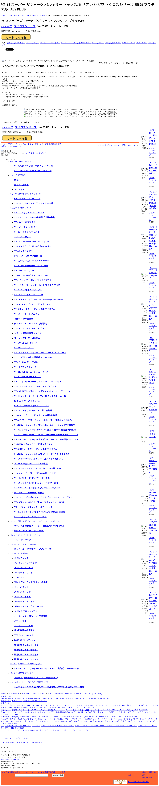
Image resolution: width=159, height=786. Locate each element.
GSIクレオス (38, 712)
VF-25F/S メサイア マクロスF (28, 290)
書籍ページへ (6, 703)
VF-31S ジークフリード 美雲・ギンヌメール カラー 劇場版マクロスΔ (46, 439)
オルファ (90, 707)
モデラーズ (109, 726)
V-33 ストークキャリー (24, 635)
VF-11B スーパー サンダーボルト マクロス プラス (37, 285)
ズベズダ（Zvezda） (12, 714)
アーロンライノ (21, 621)
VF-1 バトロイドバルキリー (27, 227)
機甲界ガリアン (24, 175)
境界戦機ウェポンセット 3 (26, 650)
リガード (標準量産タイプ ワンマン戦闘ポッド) (36, 678)
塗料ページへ (6, 701)
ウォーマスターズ (13, 707)
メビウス (78, 726)
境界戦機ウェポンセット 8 (26, 659)
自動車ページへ (34, 698)
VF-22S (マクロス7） (24, 348)
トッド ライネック (22, 540)
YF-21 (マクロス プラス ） (27, 232)
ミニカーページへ (92, 698)
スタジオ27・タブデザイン (136, 712)
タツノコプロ (141, 43)
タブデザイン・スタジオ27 (39, 717)
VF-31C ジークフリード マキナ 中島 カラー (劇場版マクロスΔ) (43, 420)
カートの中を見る (135, 782)
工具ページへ (17, 701)
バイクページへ (47, 698)
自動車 (17, 772)
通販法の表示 (37, 742)
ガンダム (40, 772)
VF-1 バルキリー (98, 43)
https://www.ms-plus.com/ (10, 759)
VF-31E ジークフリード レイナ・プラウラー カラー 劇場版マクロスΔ (46, 434)
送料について (26, 742)
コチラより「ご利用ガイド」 (36, 153)
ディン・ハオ (61, 717)
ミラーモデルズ (68, 726)
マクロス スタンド (22, 237)
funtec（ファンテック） (127, 719)
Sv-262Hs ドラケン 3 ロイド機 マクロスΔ (33, 444)
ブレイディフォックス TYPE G (28, 606)
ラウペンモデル (58, 730)
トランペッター (131, 717)
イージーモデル (112, 705)
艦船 (13, 772)
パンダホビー (39, 719)
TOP (3, 775)
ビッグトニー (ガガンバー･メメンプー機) (33, 549)
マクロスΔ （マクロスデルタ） (30, 664)
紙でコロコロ (17, 710)
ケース (58, 772)
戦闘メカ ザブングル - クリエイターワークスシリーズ (38, 521)
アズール (74, 705)
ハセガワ (7, 127)
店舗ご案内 (5, 742)
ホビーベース (146, 721)
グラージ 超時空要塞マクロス (27, 333)
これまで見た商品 (120, 782)
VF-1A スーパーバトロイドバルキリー (31, 241)
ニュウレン (19, 577)
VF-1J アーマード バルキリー (27, 314)
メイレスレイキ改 (22, 596)
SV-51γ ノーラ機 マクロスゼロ (28, 256)
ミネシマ (44, 726)
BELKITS (84, 721)
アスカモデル (84, 705)
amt (54, 707)
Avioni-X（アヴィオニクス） (44, 705)
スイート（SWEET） (108, 712)
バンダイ (13, 535)
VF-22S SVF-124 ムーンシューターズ (31, 372)
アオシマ (58, 705)
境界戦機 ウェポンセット (25, 640)
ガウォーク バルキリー (16, 43)
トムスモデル (112, 717)
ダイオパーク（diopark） (10, 717)
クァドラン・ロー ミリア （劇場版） (31, 323)
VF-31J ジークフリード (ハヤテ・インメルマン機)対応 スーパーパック (46, 668)
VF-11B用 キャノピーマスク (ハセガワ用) (33, 171)
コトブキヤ (143, 710)
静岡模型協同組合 (63, 712)
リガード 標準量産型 (23, 319)
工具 (50, 772)
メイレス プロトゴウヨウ (25, 611)
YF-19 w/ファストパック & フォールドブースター (37, 483)
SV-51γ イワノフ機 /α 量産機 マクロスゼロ (33, 357)
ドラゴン (120, 717)
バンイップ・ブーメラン (25, 563)
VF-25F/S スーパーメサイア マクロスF (32, 304)
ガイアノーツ (6, 710)
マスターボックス (12, 726)
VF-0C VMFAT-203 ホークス (27, 377)
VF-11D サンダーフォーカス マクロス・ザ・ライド (37, 381)
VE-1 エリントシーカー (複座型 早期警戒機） (35, 217)
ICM (27, 705)
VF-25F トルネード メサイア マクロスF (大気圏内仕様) (39, 512)
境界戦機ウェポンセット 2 (26, 645)
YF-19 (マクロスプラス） (25, 222)
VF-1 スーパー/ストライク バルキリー (31, 261)
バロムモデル (21, 719)
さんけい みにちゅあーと (23, 712)
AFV (2, 698)
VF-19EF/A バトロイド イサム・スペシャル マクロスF (39, 502)
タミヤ (53, 717)
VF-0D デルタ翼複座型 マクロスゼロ (31, 266)
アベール (93, 705)
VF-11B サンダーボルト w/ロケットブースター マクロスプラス (43, 497)
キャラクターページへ (76, 698)
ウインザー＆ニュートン (146, 705)
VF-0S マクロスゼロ (23, 251)
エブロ (77, 707)
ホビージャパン (134, 721)
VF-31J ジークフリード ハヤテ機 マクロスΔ (34, 309)
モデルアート (119, 726)
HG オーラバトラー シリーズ (29, 535)
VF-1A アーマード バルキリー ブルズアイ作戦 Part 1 (38, 459)
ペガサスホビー (74, 721)
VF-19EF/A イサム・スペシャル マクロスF (153, 376)
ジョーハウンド (21, 587)
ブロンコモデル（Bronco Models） (55, 721)
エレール (83, 707)
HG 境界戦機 (23, 553)
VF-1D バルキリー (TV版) (26, 362)
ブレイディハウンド (23, 572)
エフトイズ (69, 707)
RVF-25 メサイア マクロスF (27, 401)
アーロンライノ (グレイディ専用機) (30, 616)
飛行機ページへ (11, 698)
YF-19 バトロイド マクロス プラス (30, 328)
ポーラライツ (122, 721)
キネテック (37, 710)
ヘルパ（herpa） (94, 721)
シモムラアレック (92, 712)
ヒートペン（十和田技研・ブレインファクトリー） (64, 719)
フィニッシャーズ (143, 719)
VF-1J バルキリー (32, 43)
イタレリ (132, 705)
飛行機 (8, 772)
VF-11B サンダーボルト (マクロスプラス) (33, 280)
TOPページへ (6, 696)
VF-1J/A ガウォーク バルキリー (28, 294)
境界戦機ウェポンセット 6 (26, 654)
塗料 (46, 772)
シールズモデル (49, 712)
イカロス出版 (124, 705)
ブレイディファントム (24, 601)
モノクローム (143, 726)
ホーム (3, 694)
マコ (2, 726)
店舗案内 (145, 782)
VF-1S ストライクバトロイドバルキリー (32, 246)
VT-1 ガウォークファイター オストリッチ (33, 507)
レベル (78, 730)
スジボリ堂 (120, 712)
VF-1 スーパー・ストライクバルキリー (76, 43)
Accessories (27, 161)
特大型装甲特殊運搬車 (24, 630)
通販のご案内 (15, 742)
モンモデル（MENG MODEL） (13, 728)
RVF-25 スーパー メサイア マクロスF (31, 406)
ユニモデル (5, 730)
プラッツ (37, 721)
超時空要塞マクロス (113, 43)
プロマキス (19, 189)
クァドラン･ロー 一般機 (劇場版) (29, 492)
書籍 (63, 772)
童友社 (69, 717)
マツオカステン (25, 726)
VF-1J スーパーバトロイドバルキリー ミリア (35, 473)
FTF (63, 707)
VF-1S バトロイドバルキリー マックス (32, 478)
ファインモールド (110, 719)
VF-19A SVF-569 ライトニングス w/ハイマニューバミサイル (42, 391)
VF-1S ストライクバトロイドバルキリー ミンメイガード (40, 352)
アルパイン (101, 705)
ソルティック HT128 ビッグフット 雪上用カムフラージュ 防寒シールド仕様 (49, 687)
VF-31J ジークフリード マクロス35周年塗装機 (35, 415)
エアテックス (26, 707)
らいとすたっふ (46, 730)
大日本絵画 (24, 717)
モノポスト (152, 726)
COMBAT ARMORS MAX (38, 682)
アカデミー (66, 705)
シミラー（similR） (77, 712)
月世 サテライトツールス (95, 710)
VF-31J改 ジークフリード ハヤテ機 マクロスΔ (35, 449)
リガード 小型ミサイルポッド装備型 (31, 463)
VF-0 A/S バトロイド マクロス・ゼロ (31, 275)
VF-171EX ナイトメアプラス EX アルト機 (33, 203)
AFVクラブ (48, 707)
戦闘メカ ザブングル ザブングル (29, 530)
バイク (23, 772)
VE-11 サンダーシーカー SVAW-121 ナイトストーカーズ (40, 396)
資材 (54, 772)
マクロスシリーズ (24, 26)
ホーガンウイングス (109, 721)
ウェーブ (13, 175)
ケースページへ (41, 701)
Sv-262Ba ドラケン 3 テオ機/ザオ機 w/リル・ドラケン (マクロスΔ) (44, 425)
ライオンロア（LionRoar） (29, 730)
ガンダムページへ (60, 698)
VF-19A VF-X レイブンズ (26, 343)
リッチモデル (70, 730)
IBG (30, 705)
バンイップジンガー (23, 625)
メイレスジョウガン (23, 568)
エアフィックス (38, 707)
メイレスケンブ (21, 558)
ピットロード (98, 719)
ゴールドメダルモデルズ (128, 710)
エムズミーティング (21, 738)
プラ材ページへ (28, 701)
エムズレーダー (7, 738)
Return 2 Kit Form (16, 161)
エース (58, 707)
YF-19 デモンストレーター (26, 367)
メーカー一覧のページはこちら (13, 705)
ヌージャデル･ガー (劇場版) (27, 338)
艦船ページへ (22, 698)
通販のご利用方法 (149, 772)
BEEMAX (88, 719)
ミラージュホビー (55, 726)
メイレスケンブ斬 (22, 592)
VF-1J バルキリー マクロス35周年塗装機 (33, 410)
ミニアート (36, 726)
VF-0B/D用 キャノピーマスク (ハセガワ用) (33, 166)
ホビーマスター (11, 723)
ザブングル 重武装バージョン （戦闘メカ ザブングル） (39, 526)
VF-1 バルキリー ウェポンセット (29, 212)
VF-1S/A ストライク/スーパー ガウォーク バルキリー (38, 299)
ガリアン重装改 (21, 185)
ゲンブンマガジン (112, 710)
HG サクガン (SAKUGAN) (28, 544)
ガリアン (18, 180)
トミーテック (101, 717)
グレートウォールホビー (75, 710)
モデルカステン (131, 726)
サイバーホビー (7, 712)
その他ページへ (106, 698)
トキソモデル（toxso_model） (84, 717)
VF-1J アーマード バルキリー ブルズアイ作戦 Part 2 (38, 468)
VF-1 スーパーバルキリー (50, 43)
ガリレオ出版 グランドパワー (53, 710)
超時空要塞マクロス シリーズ (29, 194)
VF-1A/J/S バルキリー (24, 270)
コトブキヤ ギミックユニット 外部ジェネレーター (117, 145)
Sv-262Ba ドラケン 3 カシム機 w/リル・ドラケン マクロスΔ (41, 454)
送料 (143, 775)
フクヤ (25, 721)
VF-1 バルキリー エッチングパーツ (30, 517)
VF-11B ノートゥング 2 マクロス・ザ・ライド (35, 386)
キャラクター (14, 694)
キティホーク (27, 710)
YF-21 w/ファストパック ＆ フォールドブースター (37, 488)
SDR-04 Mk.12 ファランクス (27, 198)
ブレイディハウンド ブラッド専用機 (31, 582)
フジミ (31, 721)
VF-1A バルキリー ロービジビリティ (153, 407)
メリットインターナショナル (93, 726)
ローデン (84, 730)
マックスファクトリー (18, 682)
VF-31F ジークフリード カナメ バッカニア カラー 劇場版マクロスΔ (45, 430)
